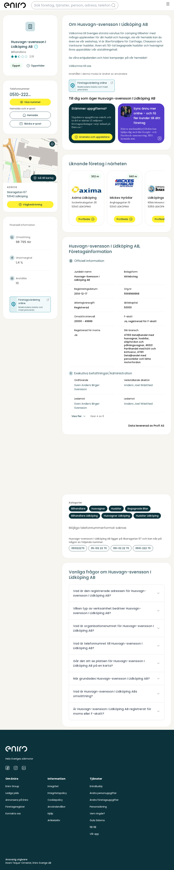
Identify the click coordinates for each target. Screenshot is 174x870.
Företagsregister (15, 806)
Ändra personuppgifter (103, 793)
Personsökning (98, 806)
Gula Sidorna (97, 820)
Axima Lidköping (84, 198)
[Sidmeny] (168, 4)
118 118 (93, 827)
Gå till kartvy (46, 178)
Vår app (94, 834)
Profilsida (84, 219)
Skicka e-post (32, 123)
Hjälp (50, 813)
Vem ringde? (97, 813)
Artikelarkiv (54, 820)
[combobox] (72, 5)
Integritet (53, 786)
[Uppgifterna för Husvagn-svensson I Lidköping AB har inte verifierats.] (36, 47)
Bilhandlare (18, 52)
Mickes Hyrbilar (121, 198)
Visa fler (77, 416)
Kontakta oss (13, 813)
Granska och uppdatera (94, 137)
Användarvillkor (56, 806)
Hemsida (32, 115)
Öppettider (38, 65)
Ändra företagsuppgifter (104, 800)
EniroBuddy (96, 786)
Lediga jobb (12, 793)
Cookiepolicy (55, 800)
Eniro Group (12, 786)
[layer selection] (52, 144)
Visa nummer (32, 102)
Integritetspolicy (57, 793)
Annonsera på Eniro (16, 800)
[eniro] (15, 5)
